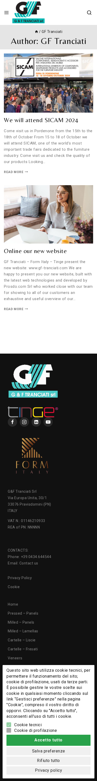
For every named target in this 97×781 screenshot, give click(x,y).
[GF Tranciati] (28, 12)
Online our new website (35, 250)
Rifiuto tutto (48, 760)
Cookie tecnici (28, 724)
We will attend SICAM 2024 (41, 119)
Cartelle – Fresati (23, 649)
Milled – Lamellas (23, 631)
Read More (16, 172)
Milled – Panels (21, 622)
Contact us (28, 563)
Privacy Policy (20, 578)
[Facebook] (12, 422)
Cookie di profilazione (35, 730)
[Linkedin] (36, 422)
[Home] (36, 32)
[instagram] (24, 422)
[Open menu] (6, 12)
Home (13, 604)
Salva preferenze (48, 751)
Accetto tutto (48, 740)
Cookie (14, 587)
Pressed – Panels (23, 613)
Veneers (15, 658)
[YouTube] (48, 422)
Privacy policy (48, 770)
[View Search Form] (89, 12)
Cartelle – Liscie (22, 640)
